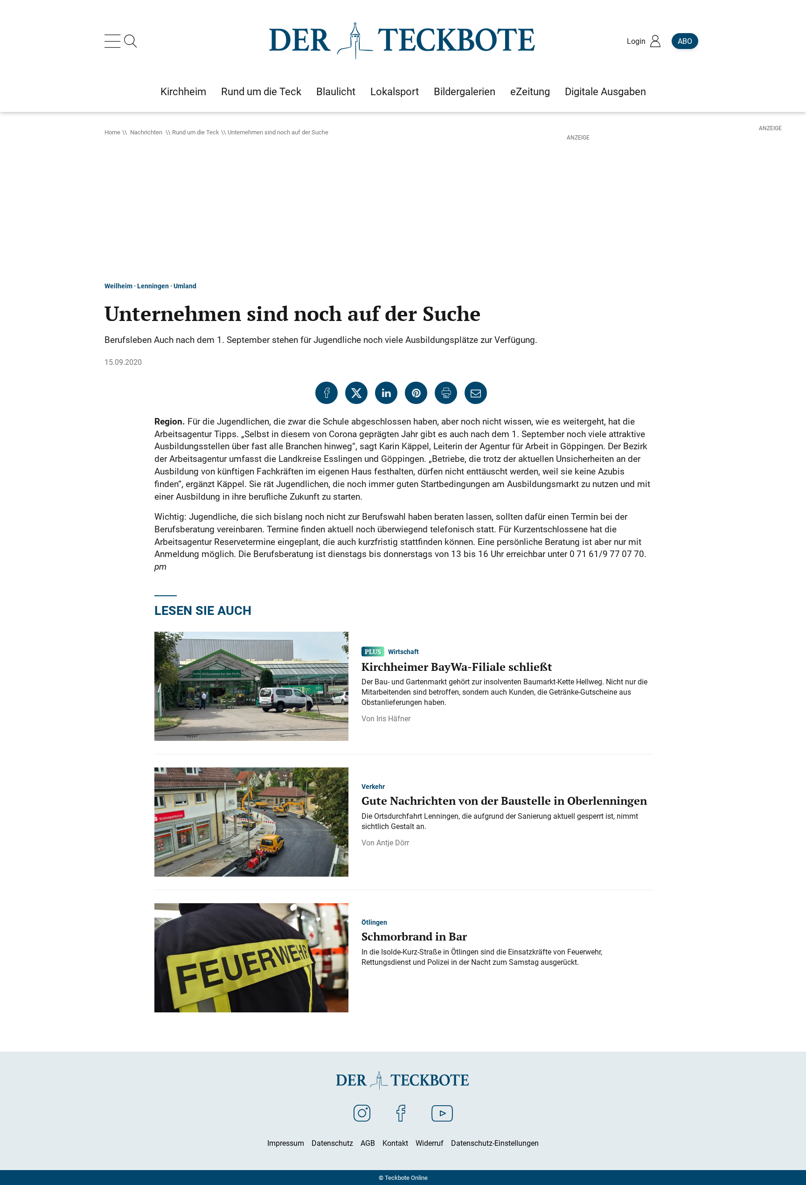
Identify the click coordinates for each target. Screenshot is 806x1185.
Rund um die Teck (195, 132)
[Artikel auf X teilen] (356, 393)
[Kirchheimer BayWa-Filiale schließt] (251, 685)
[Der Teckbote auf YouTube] (442, 1112)
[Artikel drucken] (446, 393)
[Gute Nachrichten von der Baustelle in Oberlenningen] (251, 821)
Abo (685, 41)
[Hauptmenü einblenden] (114, 41)
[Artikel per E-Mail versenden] (476, 393)
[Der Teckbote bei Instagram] (362, 1112)
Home (112, 132)
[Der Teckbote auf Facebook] (400, 1112)
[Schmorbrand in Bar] (251, 957)
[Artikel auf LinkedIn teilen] (386, 393)
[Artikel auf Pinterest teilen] (416, 393)
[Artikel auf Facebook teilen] (326, 393)
